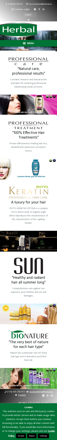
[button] (36, 14)
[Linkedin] (43, 9)
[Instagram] (35, 9)
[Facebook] (39, 9)
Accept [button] (21, 435)
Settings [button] (43, 435)
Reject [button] (32, 435)
